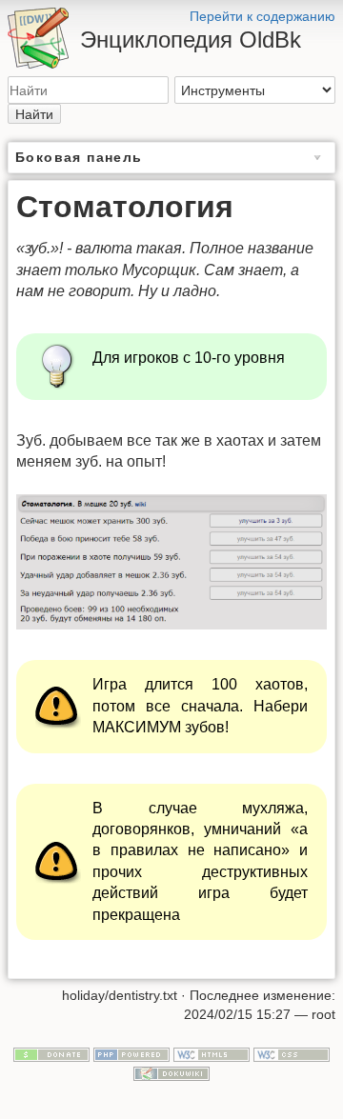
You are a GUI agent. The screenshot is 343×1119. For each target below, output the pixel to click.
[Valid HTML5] (211, 1054)
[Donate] (51, 1054)
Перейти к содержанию (262, 16)
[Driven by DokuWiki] (171, 1072)
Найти (34, 114)
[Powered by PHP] (131, 1054)
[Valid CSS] (291, 1054)
